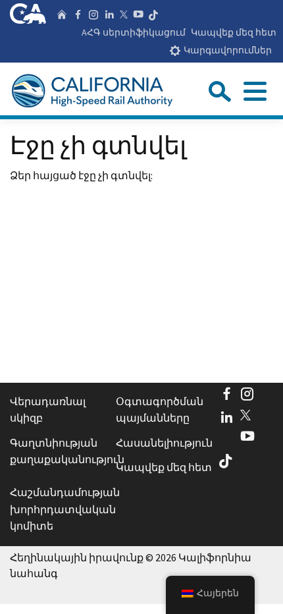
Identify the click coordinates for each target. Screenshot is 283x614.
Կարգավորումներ (228, 50)
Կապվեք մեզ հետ (233, 32)
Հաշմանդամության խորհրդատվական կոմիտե (59, 509)
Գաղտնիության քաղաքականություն (59, 451)
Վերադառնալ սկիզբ (48, 410)
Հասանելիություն (164, 442)
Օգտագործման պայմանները (159, 410)
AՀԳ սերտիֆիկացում (134, 32)
